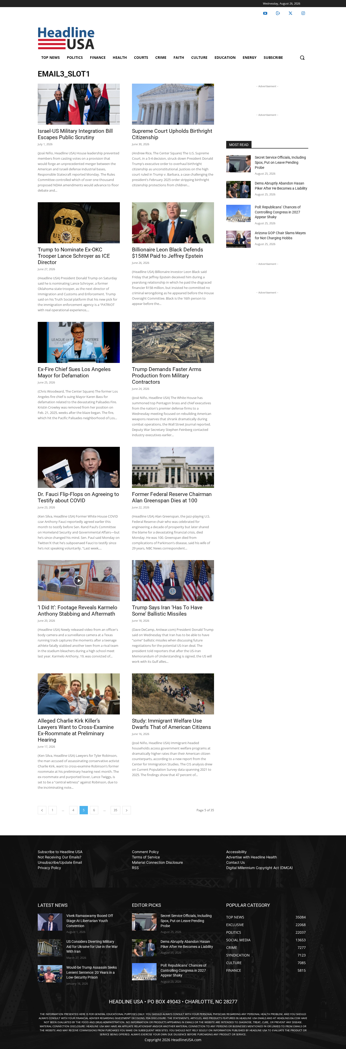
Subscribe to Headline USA (60, 852)
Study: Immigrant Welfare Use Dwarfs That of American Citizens (171, 724)
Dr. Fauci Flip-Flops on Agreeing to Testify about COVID (78, 497)
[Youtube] (265, 13)
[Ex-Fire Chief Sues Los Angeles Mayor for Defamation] (79, 342)
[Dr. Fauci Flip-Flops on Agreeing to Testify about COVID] (79, 467)
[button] (302, 57)
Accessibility (236, 852)
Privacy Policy (49, 868)
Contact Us (235, 862)
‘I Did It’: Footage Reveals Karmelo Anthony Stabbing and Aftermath (77, 610)
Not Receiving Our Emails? (59, 857)
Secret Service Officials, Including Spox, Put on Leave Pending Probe (280, 162)
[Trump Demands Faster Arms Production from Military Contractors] (173, 342)
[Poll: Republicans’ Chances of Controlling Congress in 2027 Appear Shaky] (238, 213)
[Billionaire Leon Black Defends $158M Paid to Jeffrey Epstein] (173, 222)
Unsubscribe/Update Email (60, 862)
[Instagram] (303, 13)
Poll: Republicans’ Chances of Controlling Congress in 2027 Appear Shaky (278, 212)
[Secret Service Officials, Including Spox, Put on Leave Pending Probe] (238, 163)
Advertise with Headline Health (251, 857)
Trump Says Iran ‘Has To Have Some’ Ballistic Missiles (167, 610)
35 (115, 810)
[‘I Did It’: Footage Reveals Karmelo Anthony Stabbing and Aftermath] (79, 580)
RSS (135, 868)
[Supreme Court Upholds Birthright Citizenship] (173, 104)
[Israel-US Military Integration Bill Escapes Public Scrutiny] (79, 104)
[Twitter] (290, 13)
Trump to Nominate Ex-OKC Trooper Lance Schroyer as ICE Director (74, 256)
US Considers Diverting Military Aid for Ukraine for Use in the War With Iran (92, 946)
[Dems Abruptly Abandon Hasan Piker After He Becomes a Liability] (238, 189)
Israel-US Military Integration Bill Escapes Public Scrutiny (75, 134)
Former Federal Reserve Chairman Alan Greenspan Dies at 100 (172, 497)
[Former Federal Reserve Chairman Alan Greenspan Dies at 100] (173, 467)
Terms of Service (146, 857)
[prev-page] (42, 810)
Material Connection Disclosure (157, 862)
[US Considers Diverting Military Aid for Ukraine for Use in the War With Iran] (50, 947)
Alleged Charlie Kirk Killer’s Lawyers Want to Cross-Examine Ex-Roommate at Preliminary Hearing (76, 730)
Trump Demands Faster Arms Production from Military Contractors (166, 375)
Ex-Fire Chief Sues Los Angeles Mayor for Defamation (74, 372)
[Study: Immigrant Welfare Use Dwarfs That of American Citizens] (173, 693)
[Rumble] (278, 13)
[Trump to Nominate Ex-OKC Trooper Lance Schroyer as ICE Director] (79, 222)
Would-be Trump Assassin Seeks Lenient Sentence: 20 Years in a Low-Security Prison (91, 972)
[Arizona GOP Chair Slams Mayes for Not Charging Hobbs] (238, 239)
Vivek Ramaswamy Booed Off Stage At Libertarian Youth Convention (89, 921)
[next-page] (126, 810)
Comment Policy (145, 852)
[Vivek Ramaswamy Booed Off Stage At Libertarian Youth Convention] (50, 922)
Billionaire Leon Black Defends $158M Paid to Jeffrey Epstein (167, 253)
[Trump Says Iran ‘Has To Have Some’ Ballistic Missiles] (173, 580)
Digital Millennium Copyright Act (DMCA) (259, 868)
